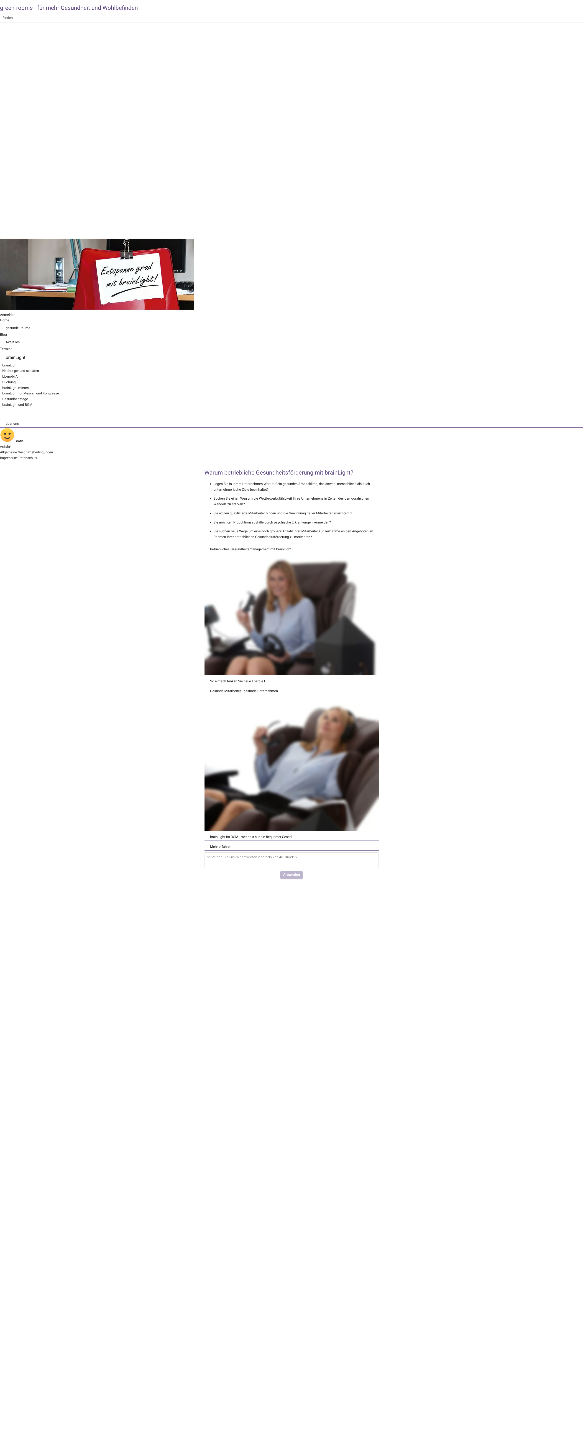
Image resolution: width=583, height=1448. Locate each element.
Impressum (8, 458)
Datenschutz (28, 458)
